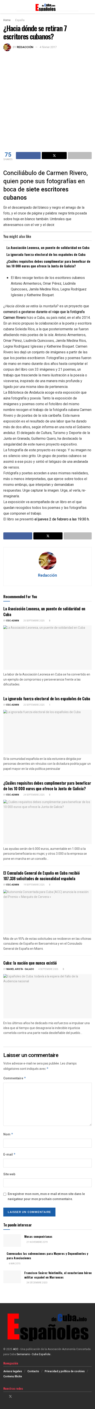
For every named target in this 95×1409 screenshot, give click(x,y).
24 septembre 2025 (34, 794)
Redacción (25, 47)
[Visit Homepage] (47, 6)
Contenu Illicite (12, 1376)
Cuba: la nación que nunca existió (30, 963)
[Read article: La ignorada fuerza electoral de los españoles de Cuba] (47, 732)
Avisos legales (12, 1371)
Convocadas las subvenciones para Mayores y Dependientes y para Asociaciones (47, 1255)
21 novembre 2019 (37, 1242)
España (20, 20)
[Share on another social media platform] (80, 155)
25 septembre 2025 (34, 620)
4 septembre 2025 (48, 969)
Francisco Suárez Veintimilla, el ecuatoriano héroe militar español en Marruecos (58, 1274)
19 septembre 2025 (34, 884)
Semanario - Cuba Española (34, 1354)
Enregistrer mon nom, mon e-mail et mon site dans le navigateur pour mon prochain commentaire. (46, 1196)
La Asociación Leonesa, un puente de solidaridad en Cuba (47, 247)
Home (7, 20)
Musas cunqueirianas (38, 1236)
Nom (8, 1134)
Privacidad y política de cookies (65, 1371)
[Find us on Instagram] (16, 1396)
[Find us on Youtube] (22, 1396)
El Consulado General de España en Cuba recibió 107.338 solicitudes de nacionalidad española (41, 875)
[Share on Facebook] (28, 155)
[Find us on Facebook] (4, 1396)
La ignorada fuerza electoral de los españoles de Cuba (46, 254)
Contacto (33, 1371)
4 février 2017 (48, 47)
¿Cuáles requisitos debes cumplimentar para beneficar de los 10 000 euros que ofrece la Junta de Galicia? (48, 263)
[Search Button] (90, 6)
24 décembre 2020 (36, 1282)
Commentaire (14, 1078)
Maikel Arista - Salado (20, 969)
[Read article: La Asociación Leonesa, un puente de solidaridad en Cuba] (47, 647)
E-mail (9, 1154)
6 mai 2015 (14, 1263)
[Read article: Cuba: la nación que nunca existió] (47, 996)
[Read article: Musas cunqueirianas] (12, 1240)
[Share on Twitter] (54, 155)
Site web (9, 1174)
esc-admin (12, 620)
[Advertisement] (47, 101)
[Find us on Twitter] (10, 1396)
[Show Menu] (5, 6)
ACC (15, 1349)
